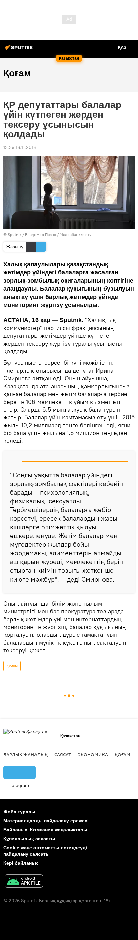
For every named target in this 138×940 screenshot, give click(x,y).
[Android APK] (24, 882)
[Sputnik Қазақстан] (20, 50)
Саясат (62, 754)
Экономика (93, 754)
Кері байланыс (21, 863)
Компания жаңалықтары (58, 829)
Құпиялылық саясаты (29, 838)
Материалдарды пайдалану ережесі (46, 820)
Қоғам (12, 665)
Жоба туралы (19, 811)
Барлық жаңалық (25, 754)
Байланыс (15, 829)
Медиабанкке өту (75, 234)
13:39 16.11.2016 (19, 147)
